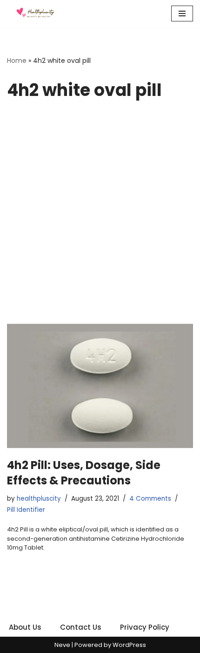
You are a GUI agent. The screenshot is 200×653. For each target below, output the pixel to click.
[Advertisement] (100, 219)
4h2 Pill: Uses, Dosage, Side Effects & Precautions (83, 473)
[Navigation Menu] (182, 13)
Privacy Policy (144, 627)
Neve (62, 644)
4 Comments (150, 498)
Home (17, 60)
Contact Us (80, 627)
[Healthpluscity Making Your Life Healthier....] (35, 13)
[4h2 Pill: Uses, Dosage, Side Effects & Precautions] (100, 386)
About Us (25, 627)
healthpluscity (39, 498)
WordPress (129, 644)
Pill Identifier (26, 509)
